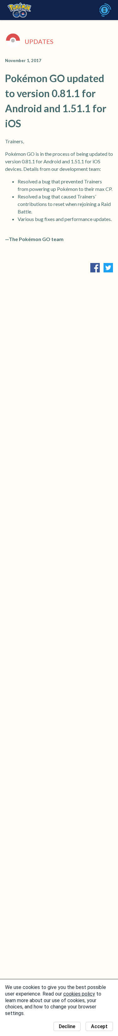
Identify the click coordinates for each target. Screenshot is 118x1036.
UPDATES (39, 41)
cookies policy (79, 994)
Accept (99, 1026)
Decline (67, 1026)
